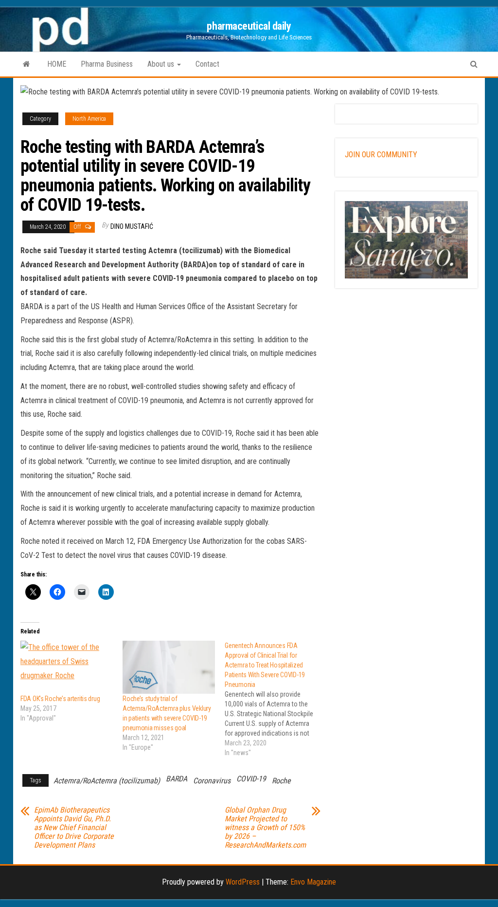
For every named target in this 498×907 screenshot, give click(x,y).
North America (89, 118)
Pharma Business (107, 64)
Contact (207, 64)
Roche (281, 780)
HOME (56, 64)
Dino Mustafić (131, 226)
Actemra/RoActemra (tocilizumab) (106, 780)
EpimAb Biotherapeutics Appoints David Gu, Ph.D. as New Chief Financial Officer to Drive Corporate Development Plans (74, 828)
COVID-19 (251, 778)
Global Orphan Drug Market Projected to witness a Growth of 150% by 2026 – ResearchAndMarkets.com (265, 828)
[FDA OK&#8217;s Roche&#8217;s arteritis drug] (66, 667)
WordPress (243, 882)
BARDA (176, 778)
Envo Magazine (313, 882)
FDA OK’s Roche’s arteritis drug (60, 699)
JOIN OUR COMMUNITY (381, 154)
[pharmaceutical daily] (26, 64)
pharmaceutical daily (249, 26)
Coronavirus (212, 780)
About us (161, 64)
